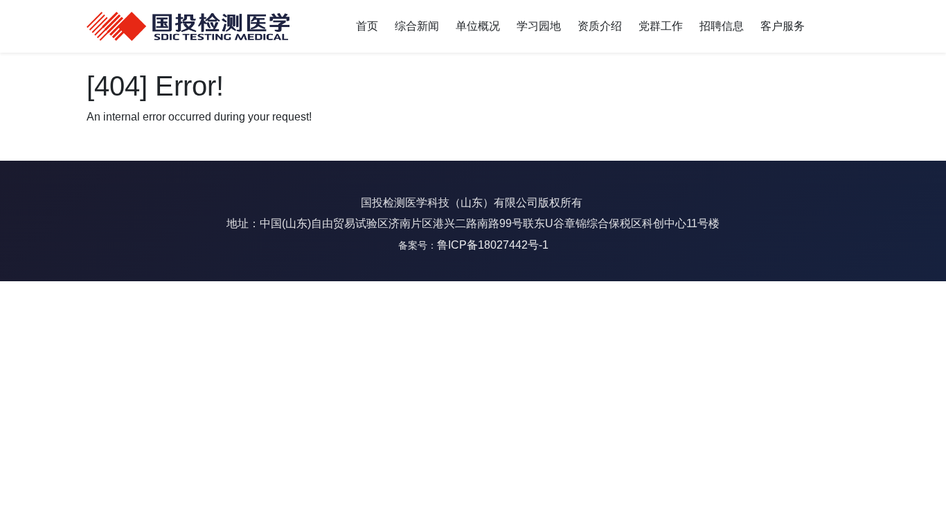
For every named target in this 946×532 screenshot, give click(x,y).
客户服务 (782, 26)
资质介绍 (600, 26)
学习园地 (539, 26)
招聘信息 (721, 26)
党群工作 (661, 26)
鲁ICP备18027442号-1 (492, 245)
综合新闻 (417, 26)
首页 (367, 26)
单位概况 (478, 26)
